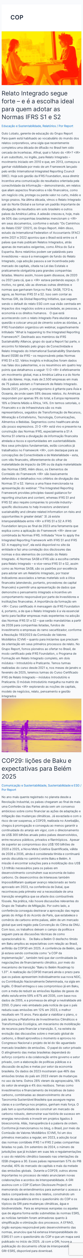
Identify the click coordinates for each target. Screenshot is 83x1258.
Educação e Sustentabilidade (21, 126)
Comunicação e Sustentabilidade (24, 785)
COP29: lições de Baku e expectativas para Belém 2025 (36, 768)
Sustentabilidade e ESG (64, 785)
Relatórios (49, 126)
